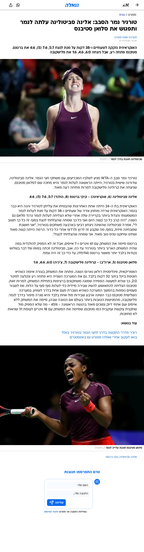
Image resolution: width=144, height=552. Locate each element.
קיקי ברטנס (112, 457)
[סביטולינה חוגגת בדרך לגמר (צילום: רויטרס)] (72, 111)
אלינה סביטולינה (128, 457)
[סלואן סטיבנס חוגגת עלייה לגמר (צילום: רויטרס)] (72, 398)
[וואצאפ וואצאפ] (18, 5)
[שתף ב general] (11, 5)
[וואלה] (72, 5)
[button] (126, 5)
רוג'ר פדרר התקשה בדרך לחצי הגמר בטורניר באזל (99, 333)
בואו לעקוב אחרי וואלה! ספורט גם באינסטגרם (103, 337)
